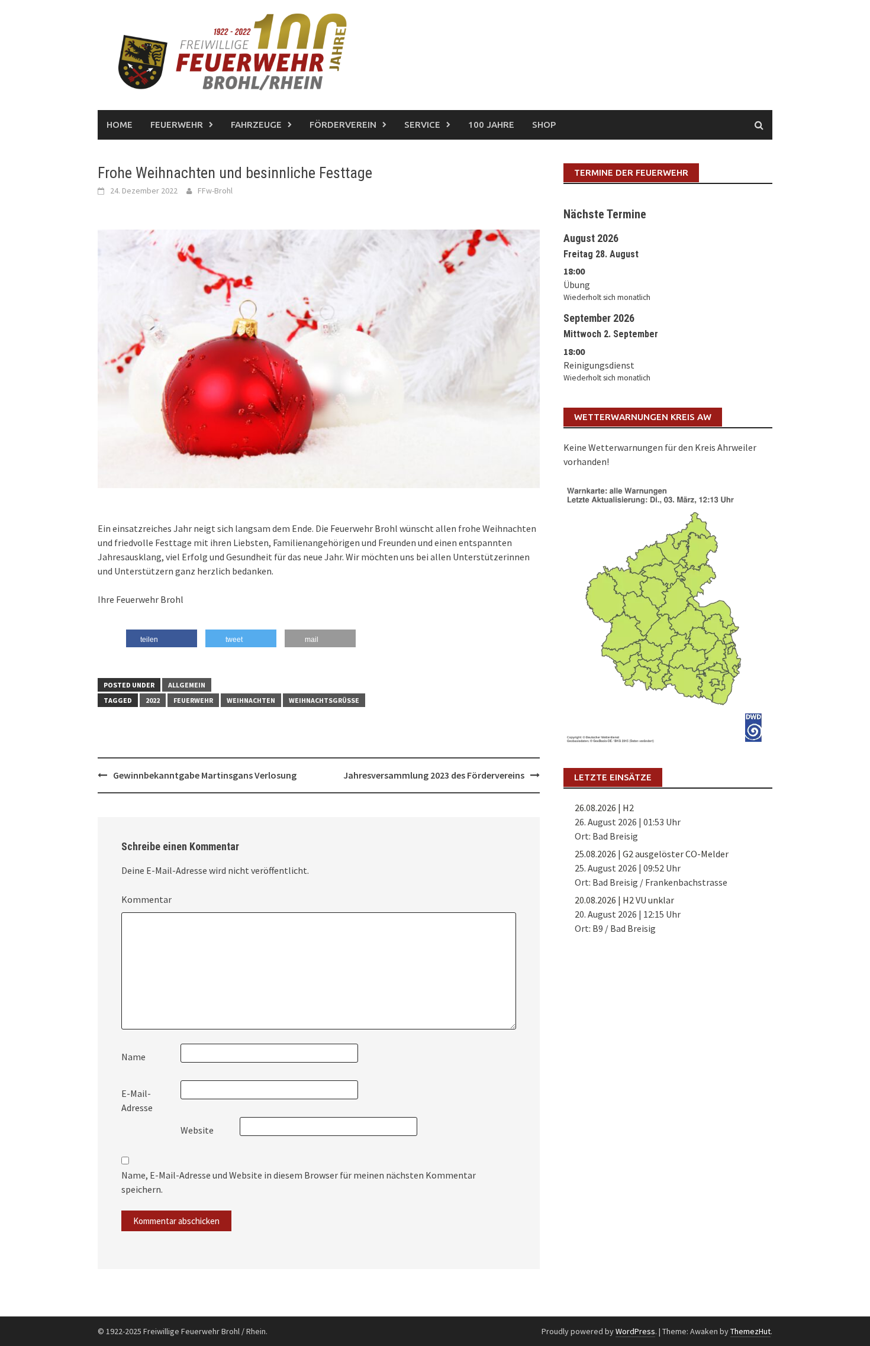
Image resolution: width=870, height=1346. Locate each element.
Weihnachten (251, 700)
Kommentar (146, 899)
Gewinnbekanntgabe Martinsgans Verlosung (205, 775)
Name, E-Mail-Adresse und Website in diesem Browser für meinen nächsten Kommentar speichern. (298, 1182)
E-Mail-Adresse (137, 1100)
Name (133, 1057)
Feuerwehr (193, 700)
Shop (544, 125)
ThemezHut (750, 1331)
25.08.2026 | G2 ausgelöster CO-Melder (652, 854)
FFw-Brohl (215, 190)
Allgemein (186, 684)
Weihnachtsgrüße (324, 700)
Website (197, 1130)
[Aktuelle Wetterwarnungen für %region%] (667, 612)
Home (120, 125)
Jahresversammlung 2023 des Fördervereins (433, 775)
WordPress (635, 1331)
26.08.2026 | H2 (604, 808)
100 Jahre (491, 125)
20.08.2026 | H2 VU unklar (624, 900)
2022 (153, 700)
